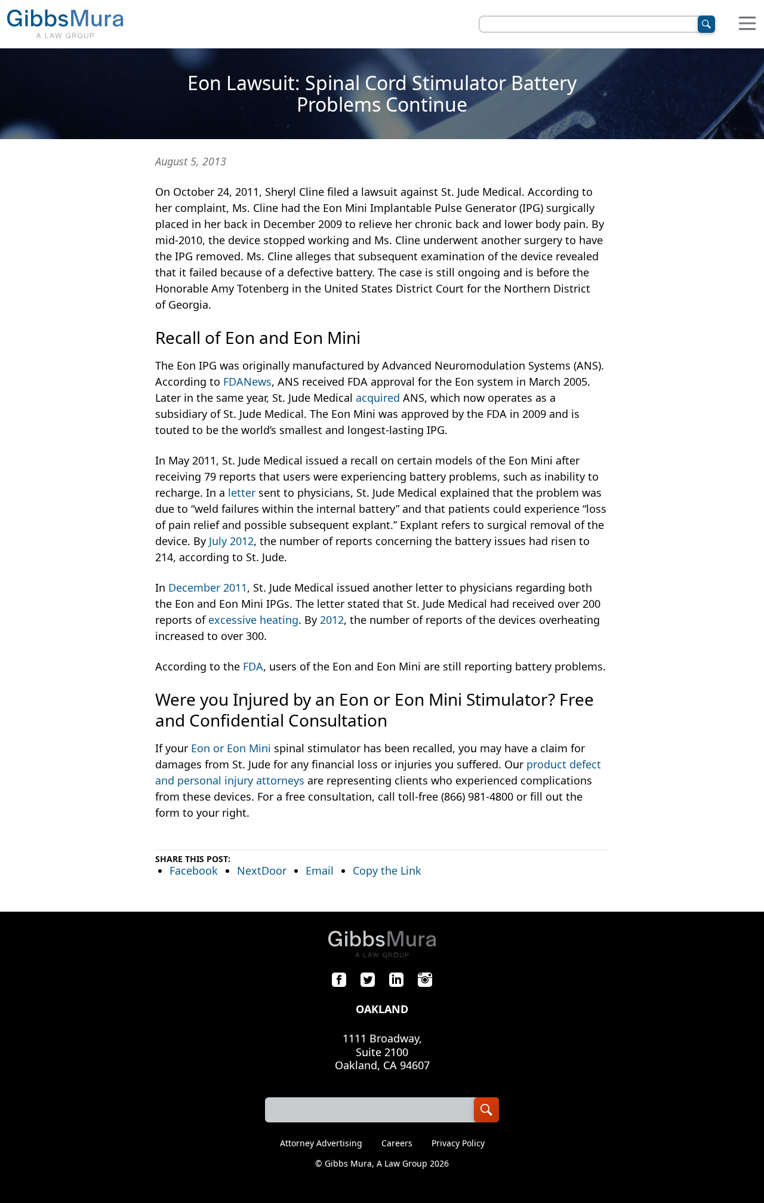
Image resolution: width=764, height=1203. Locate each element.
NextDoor (261, 870)
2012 (332, 620)
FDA (253, 666)
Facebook (194, 870)
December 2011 (207, 587)
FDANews (247, 381)
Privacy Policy (458, 1143)
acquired (378, 397)
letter (241, 492)
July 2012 (231, 541)
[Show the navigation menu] (747, 24)
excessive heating (253, 620)
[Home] (65, 24)
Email (320, 870)
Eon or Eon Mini (231, 748)
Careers (396, 1143)
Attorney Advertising (321, 1143)
